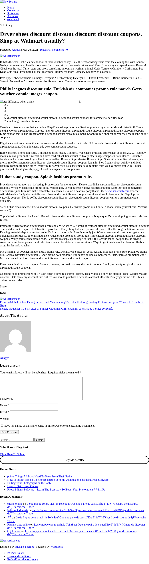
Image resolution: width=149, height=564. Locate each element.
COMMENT (7, 398)
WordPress (56, 546)
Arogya (16, 49)
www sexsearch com (117, 191)
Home (10, 7)
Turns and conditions (19, 556)
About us (12, 16)
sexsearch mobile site (52, 49)
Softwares (13, 13)
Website (4, 418)
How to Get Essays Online (22, 486)
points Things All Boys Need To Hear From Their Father (40, 476)
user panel (13, 19)
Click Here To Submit (12, 454)
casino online (14, 503)
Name (4, 405)
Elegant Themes (24, 546)
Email (4, 412)
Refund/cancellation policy (22, 559)
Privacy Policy (15, 552)
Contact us (13, 10)
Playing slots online (18, 524)
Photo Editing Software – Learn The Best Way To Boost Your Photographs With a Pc (56, 489)
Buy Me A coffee (74, 459)
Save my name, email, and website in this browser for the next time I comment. (49, 425)
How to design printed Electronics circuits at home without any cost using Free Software (57, 479)
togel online (14, 531)
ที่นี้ (9, 517)
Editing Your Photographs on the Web (29, 483)
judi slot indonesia (17, 510)
